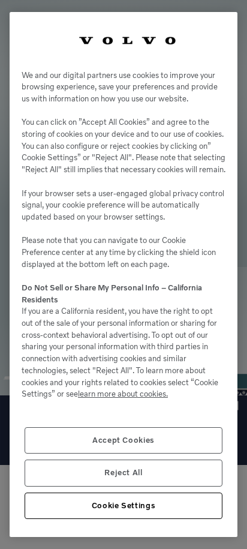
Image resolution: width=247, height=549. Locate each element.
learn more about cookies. (123, 393)
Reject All (123, 472)
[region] (123, 274)
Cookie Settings (124, 505)
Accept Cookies (123, 440)
